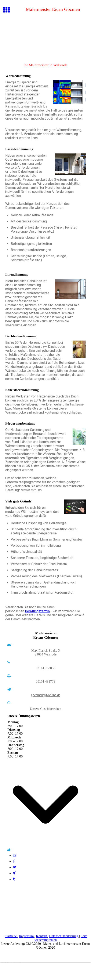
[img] (45, 40)
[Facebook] (14, 861)
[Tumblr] (14, 879)
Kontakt (42, 936)
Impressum (26, 936)
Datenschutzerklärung (64, 936)
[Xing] (14, 873)
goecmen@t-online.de (45, 695)
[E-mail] (14, 855)
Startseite (11, 936)
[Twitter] (14, 867)
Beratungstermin (37, 611)
